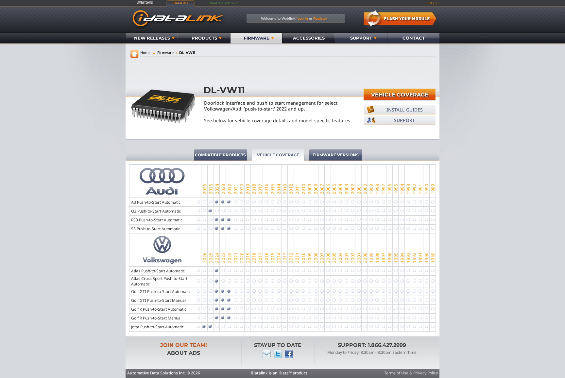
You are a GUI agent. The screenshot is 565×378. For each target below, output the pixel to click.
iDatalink (180, 3)
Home (145, 52)
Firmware (256, 38)
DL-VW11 (185, 52)
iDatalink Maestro (223, 3)
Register (320, 18)
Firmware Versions (336, 154)
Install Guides (404, 110)
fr (437, 3)
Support (361, 38)
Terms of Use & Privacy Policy (411, 373)
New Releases (152, 38)
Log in (303, 18)
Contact (413, 38)
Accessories (309, 38)
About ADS (183, 353)
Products (204, 38)
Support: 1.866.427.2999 (372, 345)
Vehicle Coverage (399, 95)
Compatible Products (220, 154)
